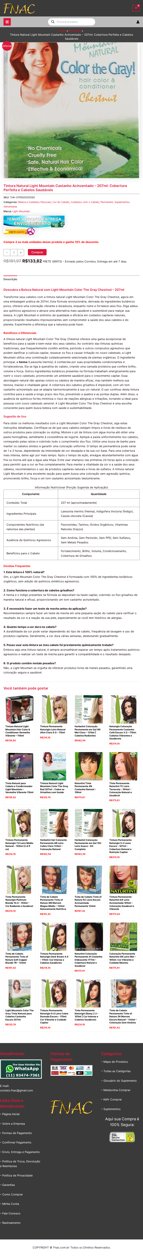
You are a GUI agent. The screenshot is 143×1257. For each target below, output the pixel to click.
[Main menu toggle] (7, 21)
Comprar (37, 252)
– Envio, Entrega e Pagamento (20, 1152)
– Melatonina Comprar (115, 1090)
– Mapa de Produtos (114, 1061)
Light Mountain (21, 211)
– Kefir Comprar (111, 1099)
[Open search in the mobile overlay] (71, 22)
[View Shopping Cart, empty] (136, 8)
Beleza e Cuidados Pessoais (34, 202)
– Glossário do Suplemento (119, 1080)
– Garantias (7, 1185)
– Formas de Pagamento (16, 1133)
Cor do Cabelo (60, 202)
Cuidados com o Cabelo (85, 202)
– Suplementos (111, 1109)
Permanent (106, 202)
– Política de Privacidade (16, 1175)
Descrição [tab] (10, 279)
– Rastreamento (10, 1222)
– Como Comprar (11, 1194)
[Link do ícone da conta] (138, 21)
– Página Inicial (10, 1114)
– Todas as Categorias (116, 1071)
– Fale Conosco (10, 1213)
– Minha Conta (9, 1204)
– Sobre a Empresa (12, 1123)
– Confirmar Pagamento (15, 1142)
